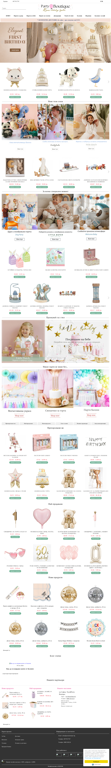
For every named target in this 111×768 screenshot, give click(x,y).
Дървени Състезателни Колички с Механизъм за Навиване (96, 180)
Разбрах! (96, 761)
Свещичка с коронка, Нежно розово (96, 532)
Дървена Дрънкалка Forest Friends (96, 307)
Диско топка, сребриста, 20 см (42, 641)
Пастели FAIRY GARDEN (42, 455)
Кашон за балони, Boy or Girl (45, 702)
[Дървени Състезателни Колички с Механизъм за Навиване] (96, 167)
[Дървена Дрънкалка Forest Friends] (96, 293)
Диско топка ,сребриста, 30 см (95, 607)
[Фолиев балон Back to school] (95, 627)
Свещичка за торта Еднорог (44, 712)
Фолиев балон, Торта (42, 491)
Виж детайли (15, 537)
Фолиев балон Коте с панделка (15, 90)
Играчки (88, 16)
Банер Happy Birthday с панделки (68, 641)
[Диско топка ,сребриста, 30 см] (95, 594)
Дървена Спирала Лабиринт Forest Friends (15, 307)
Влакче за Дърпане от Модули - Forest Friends (69, 307)
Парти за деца (18, 16)
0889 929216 (67, 742)
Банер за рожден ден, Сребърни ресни (96, 456)
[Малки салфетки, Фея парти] (55, 257)
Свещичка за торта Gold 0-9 (15, 531)
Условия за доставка (20, 743)
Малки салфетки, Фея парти (55, 270)
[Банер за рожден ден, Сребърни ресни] (95, 442)
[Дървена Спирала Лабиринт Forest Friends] (15, 293)
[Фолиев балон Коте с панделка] (15, 77)
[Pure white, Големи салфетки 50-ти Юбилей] (42, 553)
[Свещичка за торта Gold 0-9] (15, 518)
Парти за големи (44, 16)
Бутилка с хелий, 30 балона (44, 692)
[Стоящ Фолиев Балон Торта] (42, 77)
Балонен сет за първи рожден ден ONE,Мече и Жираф (96, 492)
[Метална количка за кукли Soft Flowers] (15, 442)
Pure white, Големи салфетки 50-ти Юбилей (42, 566)
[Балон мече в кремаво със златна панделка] (69, 478)
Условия (4, 743)
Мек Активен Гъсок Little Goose (42, 180)
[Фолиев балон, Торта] (42, 478)
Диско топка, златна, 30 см (69, 607)
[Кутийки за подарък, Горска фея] (19, 257)
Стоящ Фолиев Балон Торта (42, 90)
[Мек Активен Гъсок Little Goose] (42, 167)
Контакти (4, 739)
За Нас (3, 736)
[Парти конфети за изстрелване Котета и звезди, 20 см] (15, 593)
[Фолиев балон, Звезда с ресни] (15, 478)
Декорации (57, 16)
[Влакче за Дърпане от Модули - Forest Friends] (69, 293)
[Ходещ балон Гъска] (96, 77)
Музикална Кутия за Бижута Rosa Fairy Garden (91, 270)
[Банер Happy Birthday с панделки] (69, 627)
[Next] (108, 42)
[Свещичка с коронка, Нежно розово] (95, 518)
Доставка (17, 736)
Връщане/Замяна (6, 746)
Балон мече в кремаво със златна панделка (69, 492)
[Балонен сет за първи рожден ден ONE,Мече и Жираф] (95, 478)
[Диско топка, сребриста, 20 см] (42, 627)
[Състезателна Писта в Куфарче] (69, 167)
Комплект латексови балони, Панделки (69, 566)
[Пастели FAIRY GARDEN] (42, 442)
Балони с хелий (100, 16)
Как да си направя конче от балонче (20, 669)
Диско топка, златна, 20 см (15, 641)
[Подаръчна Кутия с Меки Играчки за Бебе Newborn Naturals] (15, 167)
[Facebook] (106, 1)
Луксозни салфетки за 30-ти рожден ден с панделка (42, 607)
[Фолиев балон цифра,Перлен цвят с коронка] (95, 553)
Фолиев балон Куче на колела (69, 90)
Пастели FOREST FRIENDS (69, 455)
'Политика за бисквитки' (93, 758)
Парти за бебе (31, 16)
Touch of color (69, 16)
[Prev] (3, 42)
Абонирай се (6, 650)
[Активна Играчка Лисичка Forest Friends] (42, 293)
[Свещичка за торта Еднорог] (33, 715)
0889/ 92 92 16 (70, 698)
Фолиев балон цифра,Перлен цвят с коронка (96, 566)
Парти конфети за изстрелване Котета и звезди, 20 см (15, 607)
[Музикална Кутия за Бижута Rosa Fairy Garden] (91, 257)
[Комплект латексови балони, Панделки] (69, 553)
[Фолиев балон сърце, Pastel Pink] (42, 518)
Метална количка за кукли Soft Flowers (15, 456)
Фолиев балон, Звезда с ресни (15, 491)
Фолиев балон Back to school (96, 641)
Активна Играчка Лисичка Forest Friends (42, 307)
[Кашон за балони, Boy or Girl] (33, 705)
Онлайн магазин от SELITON (55, 766)
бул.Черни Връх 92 (71, 696)
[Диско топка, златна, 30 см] (69, 594)
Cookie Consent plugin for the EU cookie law (96, 764)
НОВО (8, 16)
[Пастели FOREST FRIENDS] (69, 442)
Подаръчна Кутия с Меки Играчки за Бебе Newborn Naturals (15, 180)
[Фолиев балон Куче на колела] (69, 77)
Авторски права (19, 739)
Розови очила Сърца (15, 566)
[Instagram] (108, 1)
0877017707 (16, 1)
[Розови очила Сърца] (15, 553)
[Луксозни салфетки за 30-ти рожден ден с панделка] (42, 593)
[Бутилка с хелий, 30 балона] (33, 695)
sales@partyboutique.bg (68, 735)
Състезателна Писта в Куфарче (69, 180)
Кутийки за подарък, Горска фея (19, 270)
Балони (79, 16)
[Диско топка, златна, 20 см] (15, 627)
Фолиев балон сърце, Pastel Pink (42, 532)
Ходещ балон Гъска (96, 90)
